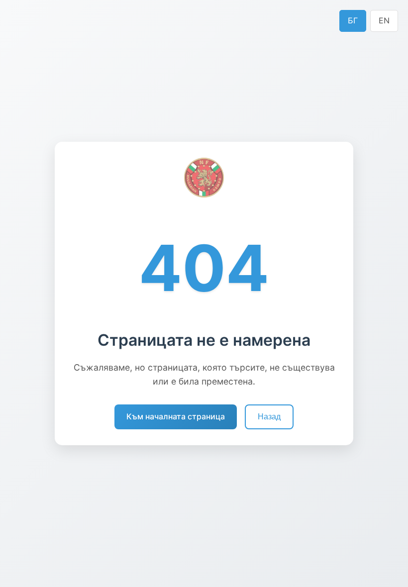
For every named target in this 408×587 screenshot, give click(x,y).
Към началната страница (175, 416)
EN (384, 20)
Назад (269, 416)
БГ (353, 20)
